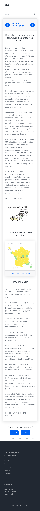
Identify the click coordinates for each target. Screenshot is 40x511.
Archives (7, 474)
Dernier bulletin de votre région (20, 273)
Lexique (7, 464)
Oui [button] (15, 432)
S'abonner (8, 477)
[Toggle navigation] (33, 5)
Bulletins (7, 467)
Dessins (7, 470)
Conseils (7, 461)
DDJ (6, 5)
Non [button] (26, 432)
